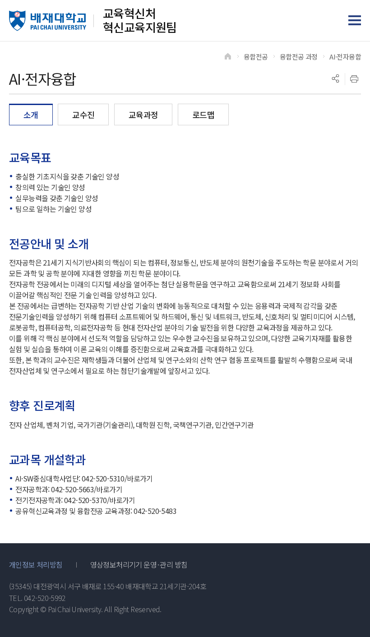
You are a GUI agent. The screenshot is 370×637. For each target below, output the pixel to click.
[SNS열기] (335, 79)
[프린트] (354, 79)
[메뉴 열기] (354, 20)
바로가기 (140, 478)
